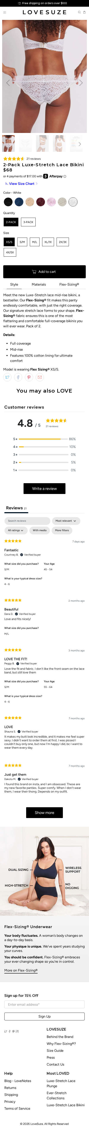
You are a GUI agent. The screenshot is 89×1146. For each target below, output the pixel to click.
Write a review (44, 488)
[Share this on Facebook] (18, 377)
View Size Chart (21, 184)
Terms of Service (17, 1108)
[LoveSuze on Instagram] (17, 1031)
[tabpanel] (44, 669)
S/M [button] (6, 569)
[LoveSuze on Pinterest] (13, 1031)
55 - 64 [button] (48, 687)
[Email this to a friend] (40, 377)
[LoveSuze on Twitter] (5, 1031)
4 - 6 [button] (7, 584)
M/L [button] (6, 633)
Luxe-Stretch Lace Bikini (66, 1105)
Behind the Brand (60, 1037)
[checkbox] (39, 530)
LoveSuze (36, 1123)
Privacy (9, 1102)
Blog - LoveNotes (17, 1081)
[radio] (8, 201)
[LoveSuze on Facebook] (9, 1031)
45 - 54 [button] (48, 569)
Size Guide (55, 1051)
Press (51, 1057)
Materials (39, 284)
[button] (44, 439)
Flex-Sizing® (69, 284)
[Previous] (8, 83)
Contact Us (55, 1064)
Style (14, 284)
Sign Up (44, 1016)
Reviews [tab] (16, 507)
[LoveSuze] (44, 12)
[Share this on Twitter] (7, 377)
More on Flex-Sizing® (21, 970)
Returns (10, 1088)
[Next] (81, 83)
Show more (44, 812)
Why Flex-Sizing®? (61, 1044)
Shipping (11, 1095)
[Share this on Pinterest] (29, 377)
